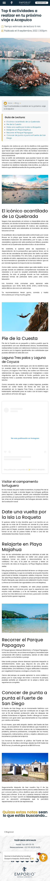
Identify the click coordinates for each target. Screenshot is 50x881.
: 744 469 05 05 (25, 844)
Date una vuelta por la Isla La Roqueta (24, 127)
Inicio (10, 103)
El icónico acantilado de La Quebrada (23, 121)
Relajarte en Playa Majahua (19, 129)
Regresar (9, 832)
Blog (17, 103)
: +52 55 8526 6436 (25, 847)
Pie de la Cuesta (14, 124)
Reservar (41, 3)
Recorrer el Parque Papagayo (20, 132)
